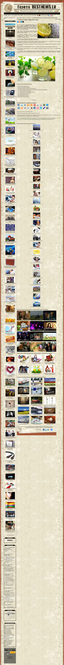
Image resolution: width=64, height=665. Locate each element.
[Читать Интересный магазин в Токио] (10, 292)
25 (11, 618)
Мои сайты (46, 426)
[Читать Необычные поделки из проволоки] (10, 374)
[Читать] (10, 105)
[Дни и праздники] (10, 115)
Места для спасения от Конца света (24, 93)
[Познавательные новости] (10, 184)
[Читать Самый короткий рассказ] (10, 36)
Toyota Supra (47, 395)
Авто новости (6, 630)
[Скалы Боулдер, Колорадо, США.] (23, 423)
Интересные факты (7, 627)
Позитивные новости (8, 637)
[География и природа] (10, 398)
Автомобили (52, 395)
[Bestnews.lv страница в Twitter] (46, 430)
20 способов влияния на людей (23, 95)
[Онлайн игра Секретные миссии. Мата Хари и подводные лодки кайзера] (49, 372)
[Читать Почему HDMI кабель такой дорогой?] (10, 460)
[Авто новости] (10, 480)
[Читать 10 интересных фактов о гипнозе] (10, 416)
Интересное (6, 644)
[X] (23, 22)
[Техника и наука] (10, 58)
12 (12, 615)
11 (11, 615)
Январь (29, 17)
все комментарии (10, 606)
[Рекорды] (10, 38)
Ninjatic (21, 405)
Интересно (40, 386)
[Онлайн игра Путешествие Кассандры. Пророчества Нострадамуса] (49, 361)
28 (5, 619)
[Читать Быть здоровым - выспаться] (10, 273)
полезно (49, 118)
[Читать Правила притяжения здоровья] (10, 123)
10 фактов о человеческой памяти (24, 87)
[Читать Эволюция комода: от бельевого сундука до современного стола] (10, 265)
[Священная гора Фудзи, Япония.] (23, 413)
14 (5, 617)
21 (5, 618)
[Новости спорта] (10, 145)
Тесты (43, 426)
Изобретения (26, 386)
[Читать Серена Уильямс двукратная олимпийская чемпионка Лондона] (10, 172)
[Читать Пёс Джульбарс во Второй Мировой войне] (10, 352)
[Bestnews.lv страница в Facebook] (44, 430)
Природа (51, 415)
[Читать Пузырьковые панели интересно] (10, 154)
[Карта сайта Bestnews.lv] (52, 430)
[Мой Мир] (21, 22)
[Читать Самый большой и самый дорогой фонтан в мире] (10, 516)
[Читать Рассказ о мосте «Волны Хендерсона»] (10, 396)
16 (8, 617)
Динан (34, 414)
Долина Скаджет (48, 386)
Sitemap (49, 427)
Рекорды (6, 636)
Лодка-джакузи (21, 386)
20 (14, 617)
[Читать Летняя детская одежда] (10, 191)
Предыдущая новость (21, 111)
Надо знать (6, 629)
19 (12, 617)
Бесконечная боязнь (47, 405)
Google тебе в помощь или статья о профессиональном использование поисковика (32, 89)
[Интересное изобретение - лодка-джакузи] (23, 385)
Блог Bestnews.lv (31, 427)
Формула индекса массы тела (23, 86)
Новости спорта (7, 632)
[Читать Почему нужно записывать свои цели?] (10, 133)
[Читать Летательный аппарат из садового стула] (10, 406)
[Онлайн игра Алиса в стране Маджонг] (36, 362)
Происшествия (7, 631)
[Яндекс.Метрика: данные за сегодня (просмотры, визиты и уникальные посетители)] (10, 654)
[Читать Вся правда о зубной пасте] (10, 332)
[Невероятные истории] (10, 409)
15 (7, 617)
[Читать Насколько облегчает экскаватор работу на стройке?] (10, 241)
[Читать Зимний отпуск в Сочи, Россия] (10, 144)
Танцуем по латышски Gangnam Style (24, 90)
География (53, 386)
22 (7, 618)
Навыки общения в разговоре (23, 94)
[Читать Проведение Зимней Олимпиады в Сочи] (10, 301)
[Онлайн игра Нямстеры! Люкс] (36, 373)
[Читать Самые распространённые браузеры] (10, 254)
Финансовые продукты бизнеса (23, 96)
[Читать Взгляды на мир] (10, 86)
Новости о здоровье (8, 640)
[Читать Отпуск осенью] (10, 66)
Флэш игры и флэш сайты (9, 554)
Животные (38, 395)
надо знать (52, 118)
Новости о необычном (8, 628)
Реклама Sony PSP (34, 386)
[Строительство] (10, 243)
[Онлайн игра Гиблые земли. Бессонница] (23, 373)
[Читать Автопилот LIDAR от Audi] (10, 479)
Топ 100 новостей (10, 535)
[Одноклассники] (19, 22)
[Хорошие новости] (10, 67)
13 (14, 615)
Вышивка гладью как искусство (10, 548)
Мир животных (7, 642)
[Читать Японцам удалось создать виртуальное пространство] (10, 529)
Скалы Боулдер (21, 424)
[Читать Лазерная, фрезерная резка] (10, 211)
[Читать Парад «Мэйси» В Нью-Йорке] (10, 114)
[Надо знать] (10, 124)
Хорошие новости (7, 638)
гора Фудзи (21, 414)
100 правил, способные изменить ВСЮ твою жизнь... (27, 88)
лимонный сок (45, 118)
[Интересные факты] (10, 49)
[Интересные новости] (10, 135)
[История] (10, 354)
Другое (5, 645)
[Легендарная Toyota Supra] (49, 394)
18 (11, 617)
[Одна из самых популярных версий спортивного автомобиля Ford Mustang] (36, 403)
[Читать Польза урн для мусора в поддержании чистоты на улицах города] (10, 46)
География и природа (8, 634)
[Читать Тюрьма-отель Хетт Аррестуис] (10, 282)
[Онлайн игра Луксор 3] (23, 362)
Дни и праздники (7, 633)
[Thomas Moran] (49, 423)
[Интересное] (10, 213)
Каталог (37, 426)
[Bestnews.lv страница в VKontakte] (48, 430)
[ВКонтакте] (18, 22)
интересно (41, 118)
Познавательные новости (26, 113)
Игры (40, 426)
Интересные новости (8, 625)
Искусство (25, 405)
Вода (55, 118)
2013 (26, 17)
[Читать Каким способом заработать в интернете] (10, 201)
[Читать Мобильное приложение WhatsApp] (10, 56)
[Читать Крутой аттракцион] (10, 470)
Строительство (7, 643)
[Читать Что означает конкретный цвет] (10, 507)
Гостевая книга (33, 426)
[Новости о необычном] (10, 106)
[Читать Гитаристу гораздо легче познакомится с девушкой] (10, 230)
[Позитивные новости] (10, 284)
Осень (48, 424)
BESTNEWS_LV (34, 118)
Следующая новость (29, 111)
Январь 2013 (10, 612)
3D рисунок (34, 424)
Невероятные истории (8, 635)
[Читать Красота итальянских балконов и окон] (10, 385)
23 (8, 618)
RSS (51, 427)
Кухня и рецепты (7, 641)
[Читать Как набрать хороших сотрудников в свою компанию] (10, 436)
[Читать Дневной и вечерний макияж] (10, 498)
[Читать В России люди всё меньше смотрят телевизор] (10, 75)
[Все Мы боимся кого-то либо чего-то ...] (49, 404)
